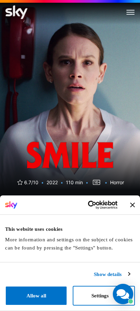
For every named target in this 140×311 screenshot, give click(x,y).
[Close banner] (132, 205)
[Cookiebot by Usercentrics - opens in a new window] (89, 205)
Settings (100, 295)
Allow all (36, 295)
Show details (108, 274)
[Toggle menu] (130, 12)
